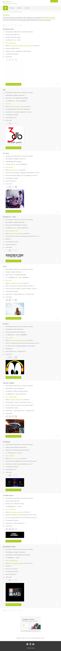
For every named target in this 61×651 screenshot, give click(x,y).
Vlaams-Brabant (9, 95)
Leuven (15, 388)
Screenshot (37, 45)
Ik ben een (54, 1)
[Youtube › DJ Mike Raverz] (16, 529)
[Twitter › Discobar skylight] (7, 416)
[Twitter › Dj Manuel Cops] (7, 60)
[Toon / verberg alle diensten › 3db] (30, 112)
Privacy (33, 647)
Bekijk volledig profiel (13, 84)
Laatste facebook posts (11, 117)
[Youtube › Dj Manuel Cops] (16, 60)
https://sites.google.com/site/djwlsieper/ (18, 340)
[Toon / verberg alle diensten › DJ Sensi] (30, 175)
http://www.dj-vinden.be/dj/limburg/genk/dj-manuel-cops (21, 45)
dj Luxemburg (52, 17)
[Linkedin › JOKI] (13, 300)
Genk (11, 34)
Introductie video (30, 294)
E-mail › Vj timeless (10, 455)
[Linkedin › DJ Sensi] (13, 187)
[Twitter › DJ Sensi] (7, 187)
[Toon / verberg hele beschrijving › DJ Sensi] (30, 173)
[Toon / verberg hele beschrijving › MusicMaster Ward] (30, 566)
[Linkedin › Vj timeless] (13, 475)
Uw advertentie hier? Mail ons (30, 631)
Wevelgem (16, 158)
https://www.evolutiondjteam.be (16, 233)
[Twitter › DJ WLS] (7, 357)
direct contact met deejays (46, 18)
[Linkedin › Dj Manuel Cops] (13, 60)
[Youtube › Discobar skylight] (16, 416)
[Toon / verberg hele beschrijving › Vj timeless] (30, 461)
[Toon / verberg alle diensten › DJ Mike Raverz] (30, 517)
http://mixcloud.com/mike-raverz (17, 512)
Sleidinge (16, 222)
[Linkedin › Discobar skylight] (13, 416)
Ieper (15, 329)
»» (20, 25)
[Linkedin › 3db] (13, 123)
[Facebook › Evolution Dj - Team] (10, 250)
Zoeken (19, 8)
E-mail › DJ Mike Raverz (11, 509)
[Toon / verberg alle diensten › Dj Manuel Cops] (30, 51)
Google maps (16, 34)
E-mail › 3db (8, 103)
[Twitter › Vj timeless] (7, 475)
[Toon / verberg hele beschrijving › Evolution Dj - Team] (30, 236)
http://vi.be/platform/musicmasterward (18, 563)
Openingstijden (9, 348)
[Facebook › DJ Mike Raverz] (10, 529)
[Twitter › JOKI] (7, 300)
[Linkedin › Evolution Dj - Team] (13, 250)
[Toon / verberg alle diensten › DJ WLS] (30, 346)
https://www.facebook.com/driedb (17, 106)
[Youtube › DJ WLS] (16, 357)
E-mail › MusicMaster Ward (11, 560)
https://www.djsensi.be (14, 170)
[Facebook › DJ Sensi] (10, 187)
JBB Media (29, 647)
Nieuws (12, 8)
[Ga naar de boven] (56, 84)
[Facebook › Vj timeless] (10, 475)
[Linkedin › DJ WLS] (13, 357)
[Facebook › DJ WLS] (10, 357)
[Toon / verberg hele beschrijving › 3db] (30, 109)
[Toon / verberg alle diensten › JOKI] (30, 288)
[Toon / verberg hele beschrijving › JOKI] (30, 286)
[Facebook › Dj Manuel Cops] (10, 60)
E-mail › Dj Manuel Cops (11, 42)
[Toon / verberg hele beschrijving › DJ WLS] (30, 343)
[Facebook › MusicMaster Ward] (10, 580)
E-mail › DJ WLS (9, 337)
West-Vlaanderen (9, 158)
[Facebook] (30, 644)
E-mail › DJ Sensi (9, 167)
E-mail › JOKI (8, 280)
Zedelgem (16, 552)
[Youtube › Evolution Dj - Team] (16, 250)
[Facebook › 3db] (10, 123)
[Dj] (5, 8)
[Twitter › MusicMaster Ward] (7, 580)
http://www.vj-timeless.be (15, 458)
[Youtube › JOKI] (16, 300)
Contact (27, 8)
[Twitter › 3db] (7, 123)
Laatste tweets (9, 294)
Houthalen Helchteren (14, 447)
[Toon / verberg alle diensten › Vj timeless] (30, 464)
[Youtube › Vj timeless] (16, 475)
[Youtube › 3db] (16, 123)
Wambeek (16, 95)
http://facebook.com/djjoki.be (16, 283)
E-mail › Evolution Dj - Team (12, 230)
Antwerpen (8, 271)
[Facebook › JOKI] (10, 300)
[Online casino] (31, 617)
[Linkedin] (33, 644)
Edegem (13, 271)
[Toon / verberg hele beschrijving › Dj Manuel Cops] (30, 48)
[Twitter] (27, 644)
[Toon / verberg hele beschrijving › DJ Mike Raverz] (30, 515)
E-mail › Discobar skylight (11, 396)
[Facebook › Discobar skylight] (10, 416)
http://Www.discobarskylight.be (16, 399)
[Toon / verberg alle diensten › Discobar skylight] (30, 405)
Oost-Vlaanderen (9, 222)
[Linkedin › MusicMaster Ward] (13, 580)
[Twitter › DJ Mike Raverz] (7, 529)
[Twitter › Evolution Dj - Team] (7, 250)
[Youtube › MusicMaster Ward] (16, 580)
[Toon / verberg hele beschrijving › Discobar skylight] (30, 402)
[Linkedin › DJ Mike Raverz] (13, 529)
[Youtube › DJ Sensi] (16, 187)
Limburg (7, 34)
